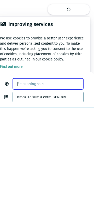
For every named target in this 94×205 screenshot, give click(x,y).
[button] (9, 84)
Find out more (11, 66)
